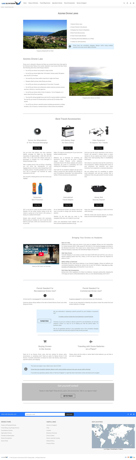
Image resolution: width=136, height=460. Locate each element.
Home (25, 3)
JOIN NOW (69, 414)
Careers (49, 430)
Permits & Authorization (7, 435)
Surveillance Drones (7, 430)
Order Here (37, 148)
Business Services (52, 433)
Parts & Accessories (69, 3)
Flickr (51, 51)
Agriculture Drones (57, 3)
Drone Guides (50, 435)
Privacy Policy (50, 443)
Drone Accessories (6, 438)
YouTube (47, 266)
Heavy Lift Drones (33, 3)
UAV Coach (40, 266)
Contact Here (44, 321)
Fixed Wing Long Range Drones (10, 427)
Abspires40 (45, 51)
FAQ (48, 427)
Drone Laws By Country (53, 438)
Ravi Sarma (91, 98)
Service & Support (81, 3)
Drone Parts (4, 441)
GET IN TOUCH (68, 396)
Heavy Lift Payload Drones (8, 425)
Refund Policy (50, 441)
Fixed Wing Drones (45, 3)
